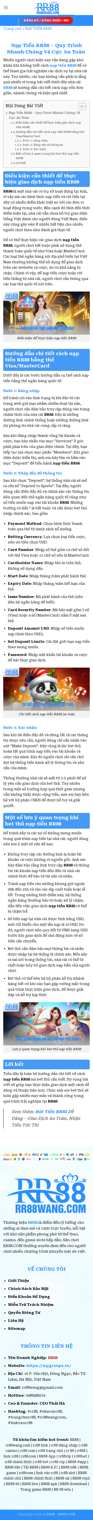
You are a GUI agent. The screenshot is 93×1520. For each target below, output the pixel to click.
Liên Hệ (16, 1320)
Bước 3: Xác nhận (34, 149)
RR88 (32, 1222)
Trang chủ (12, 29)
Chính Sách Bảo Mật (28, 1288)
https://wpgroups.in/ (48, 1365)
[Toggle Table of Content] (80, 106)
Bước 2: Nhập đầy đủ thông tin (43, 144)
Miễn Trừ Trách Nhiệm (31, 1304)
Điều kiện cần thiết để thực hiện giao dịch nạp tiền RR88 (48, 125)
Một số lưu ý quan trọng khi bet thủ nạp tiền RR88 (47, 156)
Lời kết (21, 163)
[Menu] (5, 7)
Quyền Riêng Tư (24, 1312)
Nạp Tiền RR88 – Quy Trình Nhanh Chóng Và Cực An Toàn (44, 115)
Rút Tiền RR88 (51, 1111)
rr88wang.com (18, 1445)
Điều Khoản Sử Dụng (29, 1296)
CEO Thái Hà (52, 1403)
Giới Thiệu (18, 1280)
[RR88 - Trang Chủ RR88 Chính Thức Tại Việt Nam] (46, 7)
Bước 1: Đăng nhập (35, 140)
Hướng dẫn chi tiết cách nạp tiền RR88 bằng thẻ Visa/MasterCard (50, 134)
